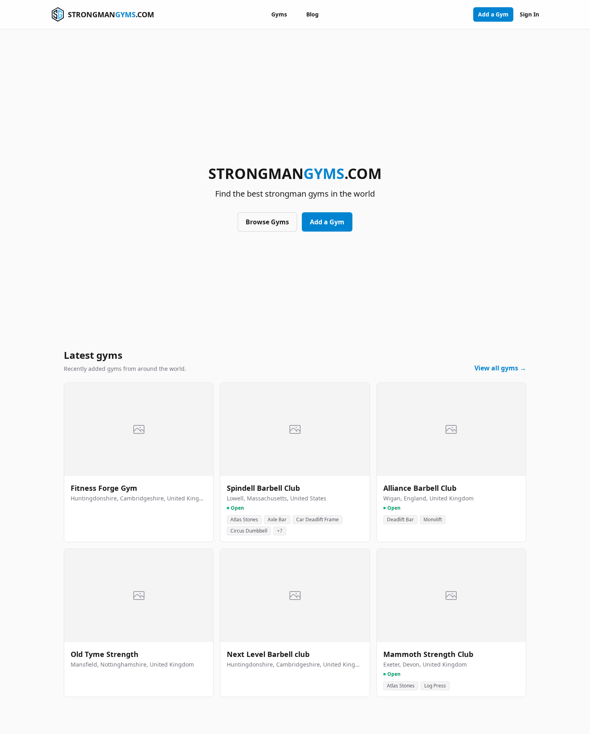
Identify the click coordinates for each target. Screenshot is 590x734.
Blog (312, 14)
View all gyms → (500, 368)
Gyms (279, 14)
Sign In (529, 14)
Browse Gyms (267, 222)
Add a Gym (493, 14)
